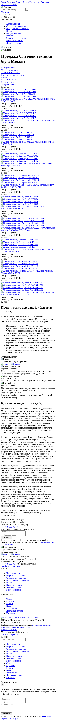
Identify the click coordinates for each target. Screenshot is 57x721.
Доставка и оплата (14, 611)
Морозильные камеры (16, 38)
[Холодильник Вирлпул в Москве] (20, 180)
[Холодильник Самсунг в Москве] (20, 158)
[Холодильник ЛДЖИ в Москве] (19, 94)
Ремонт (19, 2)
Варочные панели (14, 40)
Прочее (9, 36)
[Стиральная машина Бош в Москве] (20, 201)
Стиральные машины (16, 26)
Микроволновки (13, 33)
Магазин (5, 12)
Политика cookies (9, 630)
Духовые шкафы (13, 43)
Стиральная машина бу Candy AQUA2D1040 (28, 229)
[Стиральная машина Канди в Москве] (22, 223)
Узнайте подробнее (9, 634)
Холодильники (13, 24)
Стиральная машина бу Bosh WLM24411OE (27, 293)
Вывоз (26, 2)
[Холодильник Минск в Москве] (19, 266)
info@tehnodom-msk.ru (11, 566)
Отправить (6, 537)
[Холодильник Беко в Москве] (18, 137)
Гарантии (11, 2)
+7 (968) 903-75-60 (9, 527)
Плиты (9, 31)
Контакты (12, 4)
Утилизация (35, 2)
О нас (4, 2)
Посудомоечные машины (17, 28)
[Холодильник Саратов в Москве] (19, 244)
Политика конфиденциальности (15, 627)
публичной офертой (41, 625)
